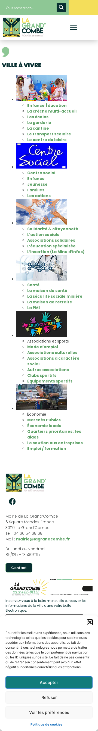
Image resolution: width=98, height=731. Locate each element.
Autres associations (48, 369)
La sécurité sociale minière (54, 296)
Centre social (41, 173)
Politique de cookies (46, 724)
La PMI (33, 307)
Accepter (49, 682)
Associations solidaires (51, 240)
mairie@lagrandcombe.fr (43, 539)
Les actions (39, 195)
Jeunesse (37, 184)
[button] (90, 622)
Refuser (49, 697)
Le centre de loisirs (46, 139)
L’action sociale (43, 234)
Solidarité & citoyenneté (52, 229)
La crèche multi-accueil (51, 111)
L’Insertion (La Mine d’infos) (56, 251)
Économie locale (44, 425)
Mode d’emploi (42, 347)
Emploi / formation (46, 448)
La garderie (39, 122)
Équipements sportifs (49, 381)
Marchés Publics (44, 420)
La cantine (38, 128)
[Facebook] (12, 501)
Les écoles (37, 117)
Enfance (36, 178)
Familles (35, 190)
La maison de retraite (50, 302)
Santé (33, 285)
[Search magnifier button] (61, 7)
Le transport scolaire (49, 134)
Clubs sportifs (41, 375)
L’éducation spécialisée (51, 246)
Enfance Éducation (47, 105)
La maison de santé (47, 290)
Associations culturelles (52, 352)
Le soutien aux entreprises (55, 443)
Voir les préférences (49, 712)
